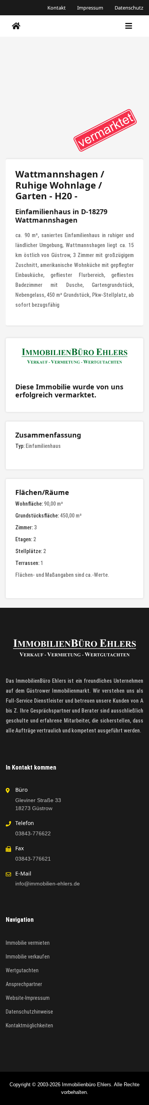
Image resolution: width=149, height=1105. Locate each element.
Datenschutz (129, 7)
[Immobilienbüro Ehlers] (16, 26)
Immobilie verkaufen (28, 957)
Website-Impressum (28, 998)
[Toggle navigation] (128, 26)
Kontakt (56, 7)
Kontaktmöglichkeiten (29, 1025)
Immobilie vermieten (28, 943)
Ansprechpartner (24, 984)
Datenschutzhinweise (29, 1012)
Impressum (90, 7)
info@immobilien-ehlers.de (47, 883)
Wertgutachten (22, 970)
